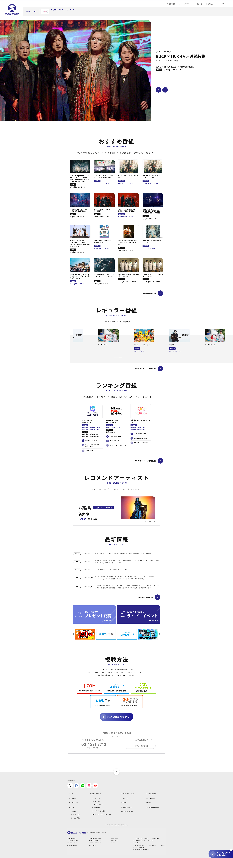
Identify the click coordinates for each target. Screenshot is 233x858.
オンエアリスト (186, 4)
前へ (159, 634)
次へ (73, 634)
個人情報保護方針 (151, 794)
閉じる (231, 850)
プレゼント (124, 798)
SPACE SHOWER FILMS (73, 843)
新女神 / (168, 12)
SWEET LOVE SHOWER (95, 843)
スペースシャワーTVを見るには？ (224, 854)
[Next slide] (165, 90)
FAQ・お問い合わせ (127, 812)
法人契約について (126, 807)
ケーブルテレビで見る (98, 811)
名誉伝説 (177, 12)
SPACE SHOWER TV (72, 838)
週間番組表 (172, 4)
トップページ (73, 794)
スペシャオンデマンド (72, 840)
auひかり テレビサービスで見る (101, 814)
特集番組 (73, 812)
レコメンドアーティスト (128, 794)
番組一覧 (199, 4)
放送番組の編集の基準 (152, 807)
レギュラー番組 (75, 815)
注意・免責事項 (150, 798)
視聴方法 (210, 4)
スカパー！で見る (97, 804)
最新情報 (124, 803)
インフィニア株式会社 (138, 847)
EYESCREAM (114, 840)
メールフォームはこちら (140, 746)
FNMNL (113, 843)
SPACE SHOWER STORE (95, 840)
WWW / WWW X (115, 838)
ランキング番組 (75, 818)
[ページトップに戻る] (116, 772)
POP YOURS (92, 845)
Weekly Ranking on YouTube (66, 10)
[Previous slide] (158, 90)
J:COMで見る (96, 801)
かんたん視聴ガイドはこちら (118, 717)
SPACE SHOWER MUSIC (95, 838)
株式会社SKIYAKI (137, 843)
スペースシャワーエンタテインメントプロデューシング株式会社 (149, 845)
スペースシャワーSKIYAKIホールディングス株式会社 (146, 838)
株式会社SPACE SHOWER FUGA (141, 849)
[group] (75, 70)
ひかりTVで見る (97, 808)
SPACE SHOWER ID (72, 845)
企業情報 (148, 803)
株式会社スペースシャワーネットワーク (143, 840)
